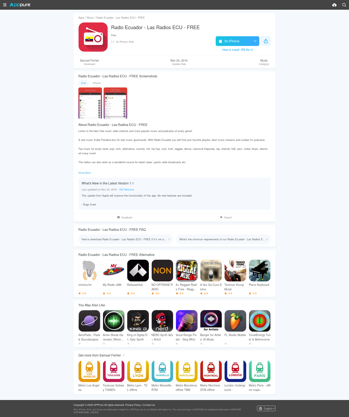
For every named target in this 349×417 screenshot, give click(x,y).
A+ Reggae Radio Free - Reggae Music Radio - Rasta (186, 287)
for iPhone (232, 41)
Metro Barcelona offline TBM (186, 387)
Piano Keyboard (259, 285)
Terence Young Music (234, 287)
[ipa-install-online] (334, 5)
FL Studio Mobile (235, 335)
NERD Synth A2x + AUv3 (162, 337)
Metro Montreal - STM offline (211, 387)
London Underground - (234, 387)
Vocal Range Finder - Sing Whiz (186, 337)
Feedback (126, 217)
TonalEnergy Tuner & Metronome (260, 337)
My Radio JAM (112, 285)
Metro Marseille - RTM (162, 387)
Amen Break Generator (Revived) (113, 337)
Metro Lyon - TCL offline (137, 387)
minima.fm (85, 285)
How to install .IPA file (236, 50)
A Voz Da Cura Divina (211, 287)
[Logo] (20, 5)
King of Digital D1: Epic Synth (137, 337)
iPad (83, 83)
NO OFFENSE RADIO (162, 287)
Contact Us (149, 404)
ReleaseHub (135, 285)
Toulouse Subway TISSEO (113, 387)
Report (228, 217)
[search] (344, 5)
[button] (5, 5)
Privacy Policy (133, 404)
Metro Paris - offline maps (260, 387)
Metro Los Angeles (88, 387)
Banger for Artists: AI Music (210, 337)
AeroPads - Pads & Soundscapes (89, 337)
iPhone (97, 83)
